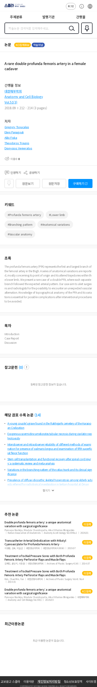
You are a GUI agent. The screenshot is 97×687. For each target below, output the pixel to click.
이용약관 (28, 681)
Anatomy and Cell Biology (24, 96)
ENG (90, 8)
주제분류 (16, 16)
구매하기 (78, 183)
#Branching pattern (20, 224)
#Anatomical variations (55, 224)
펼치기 (46, 490)
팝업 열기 (26, 367)
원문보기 (28, 183)
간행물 (80, 16)
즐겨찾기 (86, 33)
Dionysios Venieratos (18, 148)
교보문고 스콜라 (10, 681)
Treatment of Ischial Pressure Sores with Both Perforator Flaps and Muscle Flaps (40, 557)
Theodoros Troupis (17, 143)
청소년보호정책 (73, 681)
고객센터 (80, 8)
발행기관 (48, 16)
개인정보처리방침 (48, 681)
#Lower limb (57, 215)
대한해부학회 (13, 91)
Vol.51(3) (11, 102)
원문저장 (54, 183)
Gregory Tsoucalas (17, 127)
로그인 (71, 6)
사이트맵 (91, 681)
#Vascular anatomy (20, 234)
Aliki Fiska (11, 137)
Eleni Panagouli (14, 132)
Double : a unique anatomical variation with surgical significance (38, 524)
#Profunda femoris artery (24, 215)
